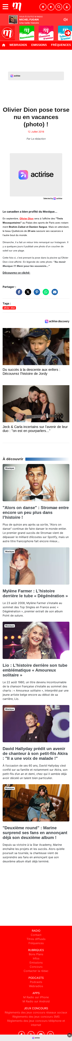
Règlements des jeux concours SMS (36, 1016)
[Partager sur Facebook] (18, 293)
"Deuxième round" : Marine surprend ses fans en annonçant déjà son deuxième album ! (35, 832)
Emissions (39, 44)
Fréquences (36, 943)
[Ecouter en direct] (51, 6)
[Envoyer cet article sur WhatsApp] (45, 293)
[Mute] (65, 19)
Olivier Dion (27, 218)
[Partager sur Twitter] (27, 293)
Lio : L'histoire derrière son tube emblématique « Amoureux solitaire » (35, 670)
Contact (36, 935)
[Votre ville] (42, 6)
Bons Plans (36, 954)
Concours (36, 966)
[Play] (4, 30)
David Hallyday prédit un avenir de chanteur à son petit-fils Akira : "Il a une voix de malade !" (35, 753)
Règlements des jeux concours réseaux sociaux (36, 1012)
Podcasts (36, 982)
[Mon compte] (66, 6)
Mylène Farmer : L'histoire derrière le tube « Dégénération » (35, 593)
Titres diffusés (36, 939)
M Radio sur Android (36, 1001)
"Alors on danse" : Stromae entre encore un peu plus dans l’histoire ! (36, 512)
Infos (36, 958)
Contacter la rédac (36, 971)
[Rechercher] (58, 6)
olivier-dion (9, 308)
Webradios (18, 44)
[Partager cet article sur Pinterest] (36, 293)
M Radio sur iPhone (36, 997)
